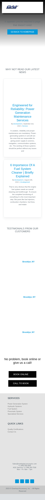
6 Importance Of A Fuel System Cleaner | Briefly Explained (22, 170)
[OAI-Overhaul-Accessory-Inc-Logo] (12, 6)
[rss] (27, 481)
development (17, 124)
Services (25, 126)
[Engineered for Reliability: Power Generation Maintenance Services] (22, 89)
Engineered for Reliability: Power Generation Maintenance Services (22, 112)
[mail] (32, 481)
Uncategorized (25, 182)
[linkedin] (22, 481)
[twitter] (17, 481)
